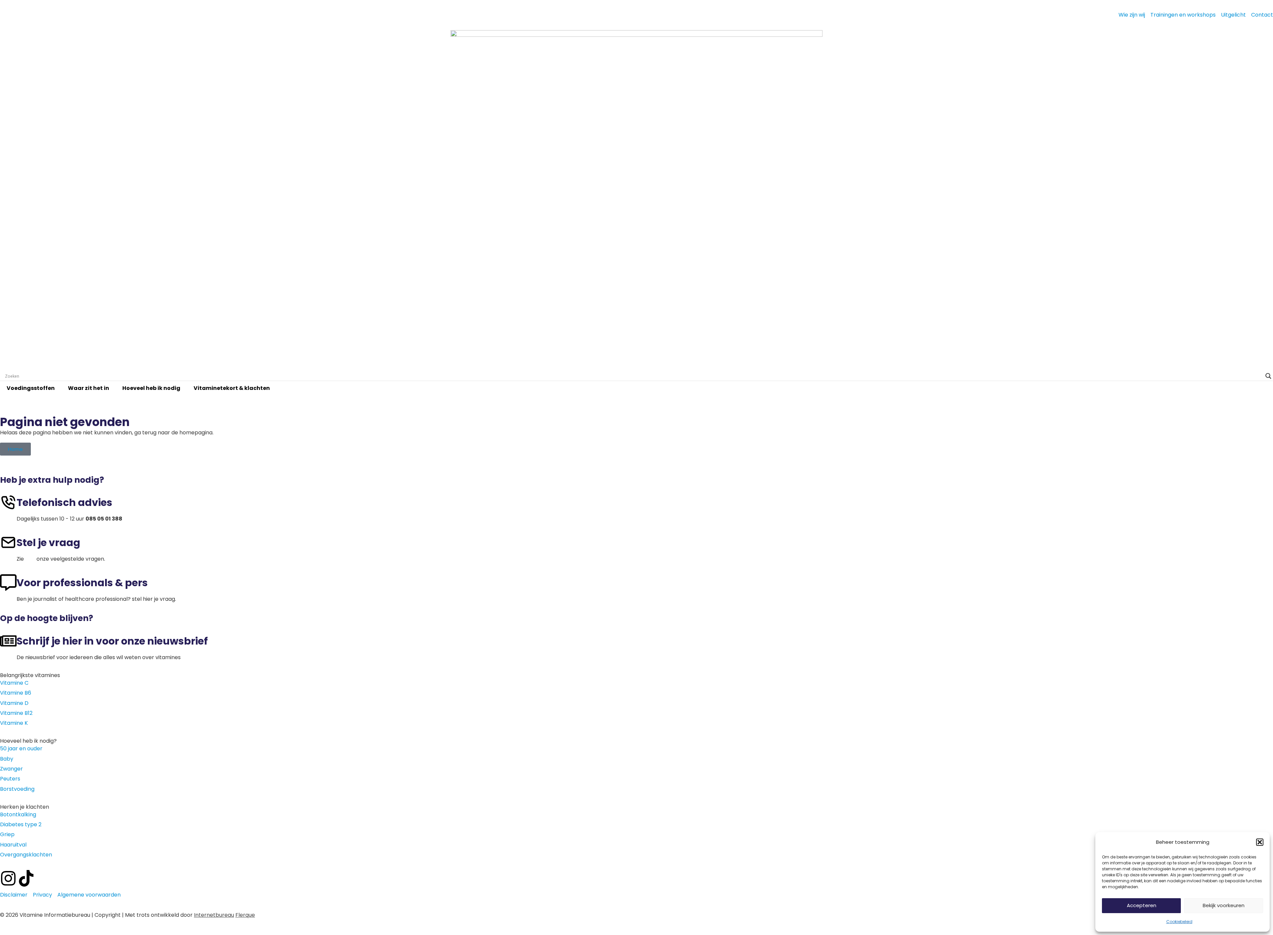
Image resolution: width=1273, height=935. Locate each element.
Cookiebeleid (1179, 921)
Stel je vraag (48, 542)
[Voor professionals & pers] (8, 582)
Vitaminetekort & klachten (232, 388)
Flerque (245, 915)
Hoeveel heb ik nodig (151, 388)
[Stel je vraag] (8, 542)
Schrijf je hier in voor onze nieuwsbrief (112, 641)
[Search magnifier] (1268, 376)
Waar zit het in (88, 388)
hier (30, 559)
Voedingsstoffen (31, 388)
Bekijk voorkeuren (1223, 905)
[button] (1259, 842)
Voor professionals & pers (82, 583)
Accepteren (1141, 905)
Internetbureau (214, 915)
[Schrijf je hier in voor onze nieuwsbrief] (8, 641)
